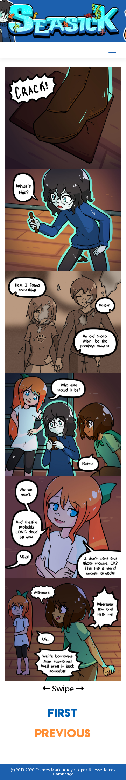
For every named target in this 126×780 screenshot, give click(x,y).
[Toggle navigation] (112, 50)
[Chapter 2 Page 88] (63, 733)
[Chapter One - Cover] (63, 712)
